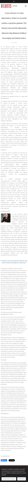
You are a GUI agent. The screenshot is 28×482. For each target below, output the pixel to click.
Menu (25, 6)
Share (4, 460)
